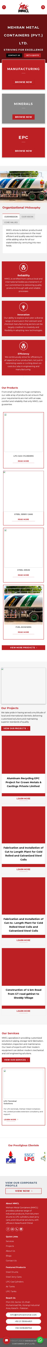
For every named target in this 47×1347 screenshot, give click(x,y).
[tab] (11, 216)
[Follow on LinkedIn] (21, 1229)
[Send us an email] (12, 1229)
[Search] (43, 7)
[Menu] (4, 7)
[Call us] (17, 1229)
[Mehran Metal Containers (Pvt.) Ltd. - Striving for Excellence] (23, 7)
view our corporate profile (21, 1184)
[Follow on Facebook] (8, 1229)
